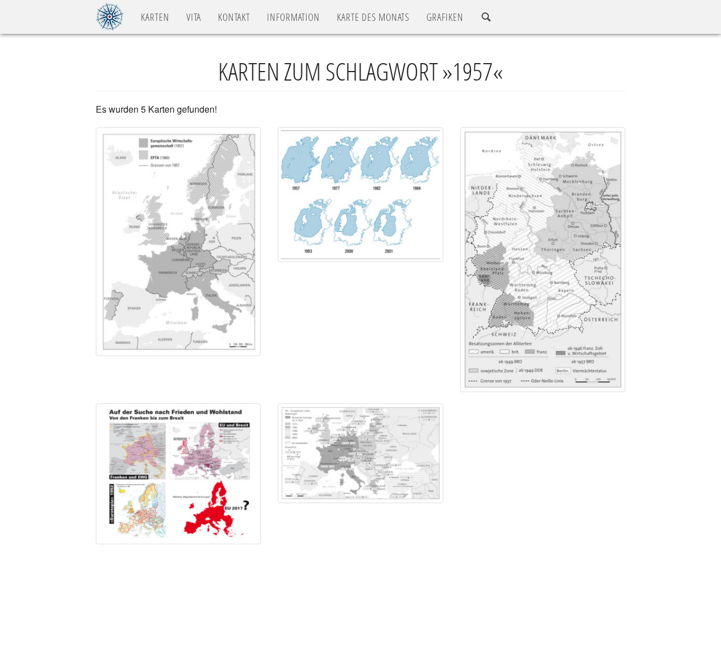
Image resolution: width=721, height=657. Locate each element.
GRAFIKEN (445, 17)
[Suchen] (486, 17)
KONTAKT (234, 17)
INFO (293, 17)
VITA (193, 17)
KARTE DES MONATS (373, 17)
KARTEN (155, 17)
